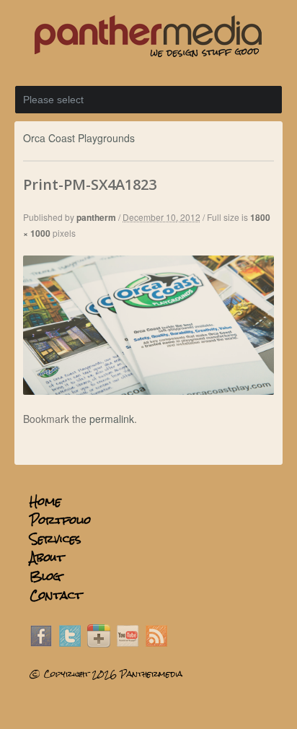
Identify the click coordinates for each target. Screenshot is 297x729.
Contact (56, 595)
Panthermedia (151, 674)
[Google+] (98, 643)
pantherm (96, 217)
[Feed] (156, 643)
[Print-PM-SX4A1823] (148, 390)
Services (55, 539)
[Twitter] (69, 643)
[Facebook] (41, 643)
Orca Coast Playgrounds (79, 138)
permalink (111, 418)
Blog (45, 576)
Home (45, 501)
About (47, 557)
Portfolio (60, 520)
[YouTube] (127, 643)
